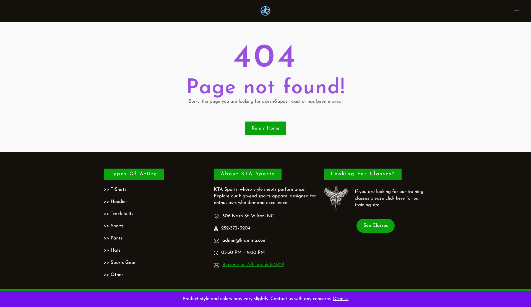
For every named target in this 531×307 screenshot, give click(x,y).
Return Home (265, 128)
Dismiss (340, 298)
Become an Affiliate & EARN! (253, 264)
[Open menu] (516, 9)
